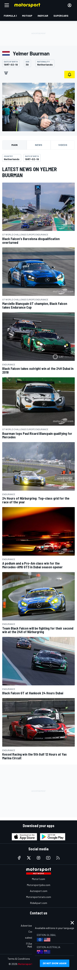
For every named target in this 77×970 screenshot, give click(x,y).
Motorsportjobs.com (38, 884)
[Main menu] (7, 5)
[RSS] (58, 858)
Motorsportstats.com (38, 896)
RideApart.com (38, 902)
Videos (62, 144)
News (38, 144)
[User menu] (69, 5)
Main (14, 144)
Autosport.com (38, 890)
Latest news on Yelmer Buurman (29, 172)
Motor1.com (38, 878)
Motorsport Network (31, 964)
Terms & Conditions (19, 958)
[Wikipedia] (6, 73)
